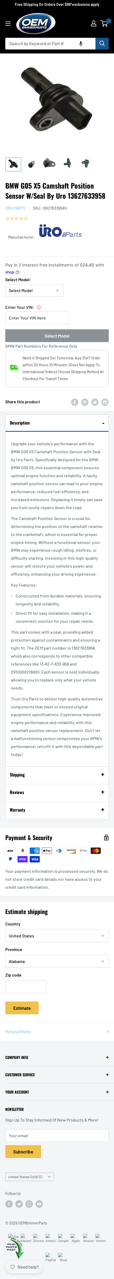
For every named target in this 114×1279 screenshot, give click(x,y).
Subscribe (23, 1151)
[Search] (102, 43)
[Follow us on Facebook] (9, 1203)
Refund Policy (18, 1031)
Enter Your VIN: (19, 307)
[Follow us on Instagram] (29, 1203)
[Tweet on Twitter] (95, 402)
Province (13, 949)
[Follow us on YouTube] (39, 1203)
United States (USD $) (25, 1176)
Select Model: (18, 279)
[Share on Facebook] (74, 402)
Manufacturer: (21, 236)
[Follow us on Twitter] (19, 1203)
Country (12, 923)
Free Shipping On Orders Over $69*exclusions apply (57, 4)
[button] (80, 43)
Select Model (57, 335)
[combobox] (50, 43)
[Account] (93, 23)
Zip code (13, 974)
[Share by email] (105, 402)
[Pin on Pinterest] (85, 402)
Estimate (22, 1008)
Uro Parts (15, 208)
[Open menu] (8, 24)
